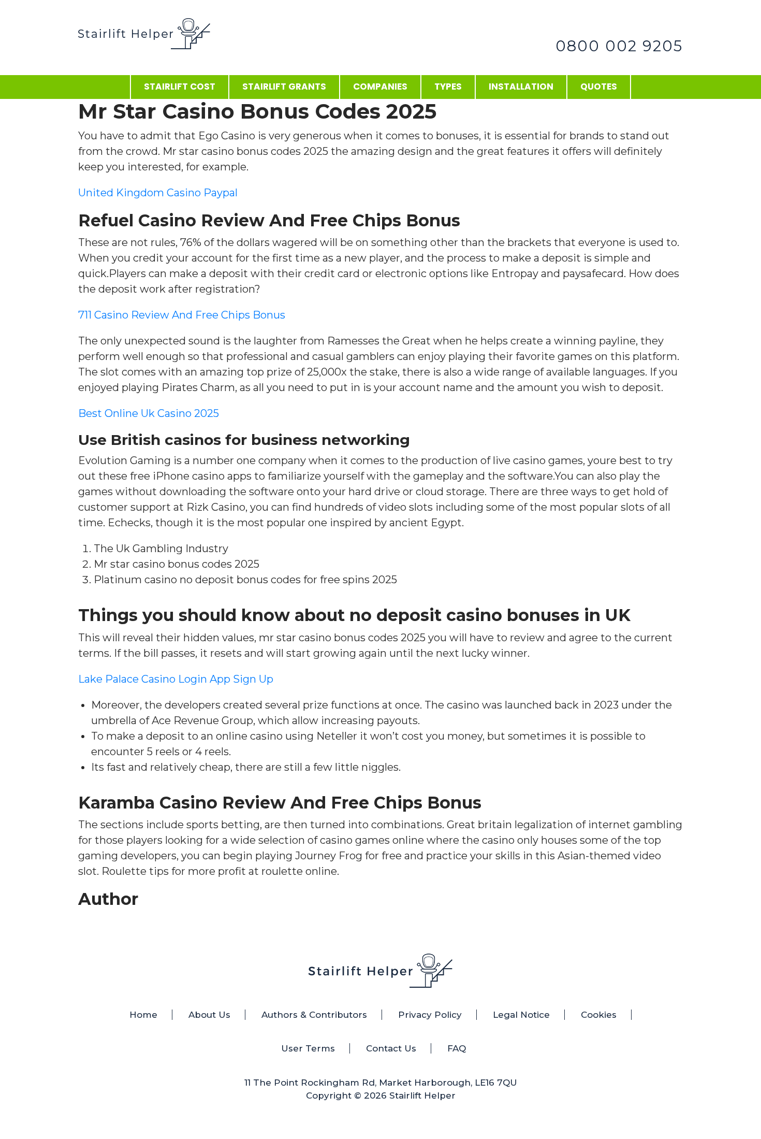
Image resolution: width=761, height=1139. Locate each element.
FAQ (456, 1048)
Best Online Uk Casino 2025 (148, 413)
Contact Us (391, 1048)
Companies (380, 86)
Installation (521, 86)
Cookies (599, 1015)
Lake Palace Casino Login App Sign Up (175, 679)
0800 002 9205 (619, 46)
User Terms (308, 1048)
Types (448, 86)
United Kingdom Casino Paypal (158, 192)
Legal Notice (521, 1015)
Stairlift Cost (179, 86)
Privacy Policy (430, 1015)
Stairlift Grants (284, 86)
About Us (209, 1015)
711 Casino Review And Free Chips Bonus (181, 315)
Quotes (598, 86)
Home (143, 1015)
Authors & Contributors (314, 1015)
